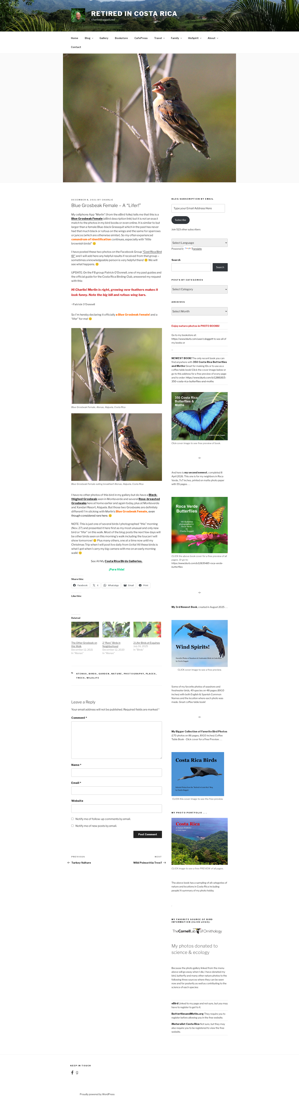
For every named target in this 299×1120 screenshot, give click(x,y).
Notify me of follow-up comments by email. (103, 819)
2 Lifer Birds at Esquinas (146, 642)
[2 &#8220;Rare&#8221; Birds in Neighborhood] (116, 629)
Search (175, 259)
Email (76, 783)
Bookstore (121, 38)
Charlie (107, 200)
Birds (93, 673)
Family (175, 38)
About (211, 38)
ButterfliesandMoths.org (187, 1013)
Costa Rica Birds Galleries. (123, 561)
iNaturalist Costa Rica (185, 1023)
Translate (196, 248)
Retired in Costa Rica (134, 13)
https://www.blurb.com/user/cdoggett (192, 338)
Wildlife (93, 678)
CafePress (141, 38)
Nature (116, 673)
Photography (134, 673)
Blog (87, 38)
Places (151, 673)
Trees (80, 678)
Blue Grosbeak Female (87, 218)
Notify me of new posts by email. (96, 826)
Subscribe (180, 219)
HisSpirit (193, 38)
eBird (174, 1003)
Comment (79, 717)
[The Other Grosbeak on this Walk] (85, 629)
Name (76, 765)
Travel (158, 38)
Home (74, 38)
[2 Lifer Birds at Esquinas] (147, 629)
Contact (76, 47)
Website (77, 800)
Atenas (81, 673)
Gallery (103, 38)
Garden (104, 673)
